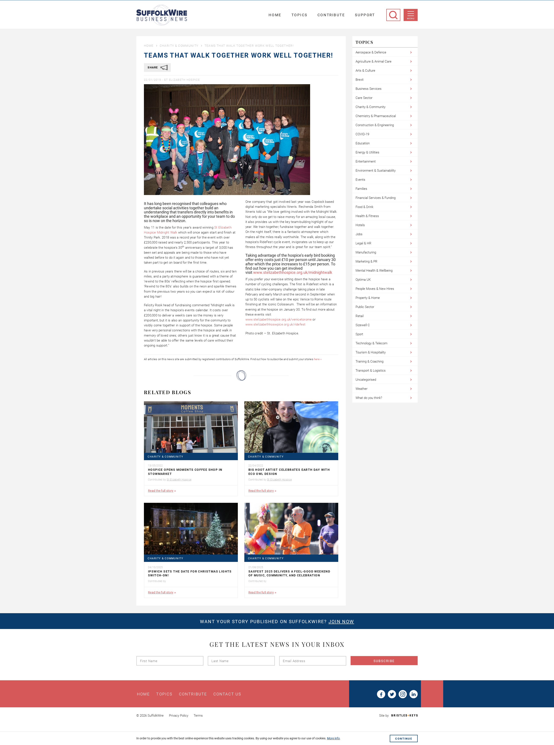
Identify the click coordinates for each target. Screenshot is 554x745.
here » (318, 359)
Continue (403, 738)
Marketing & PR (366, 261)
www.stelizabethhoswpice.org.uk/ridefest (275, 324)
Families (361, 189)
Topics (299, 15)
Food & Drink (364, 207)
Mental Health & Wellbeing (374, 271)
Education (363, 143)
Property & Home (368, 298)
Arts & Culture (365, 71)
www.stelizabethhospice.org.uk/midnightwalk (292, 272)
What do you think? (369, 398)
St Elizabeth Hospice (182, 79)
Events (360, 180)
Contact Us (227, 694)
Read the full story (160, 490)
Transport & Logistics (371, 370)
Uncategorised (366, 380)
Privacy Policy (178, 716)
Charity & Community (179, 45)
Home (275, 15)
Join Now (341, 621)
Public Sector (365, 307)
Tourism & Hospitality (371, 352)
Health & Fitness (367, 216)
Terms (198, 716)
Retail (360, 316)
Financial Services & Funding (376, 198)
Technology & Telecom (371, 343)
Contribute (331, 15)
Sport (359, 334)
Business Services (369, 89)
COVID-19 (362, 134)
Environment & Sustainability (376, 171)
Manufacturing (366, 252)
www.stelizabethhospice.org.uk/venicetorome (278, 319)
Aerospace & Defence (371, 52)
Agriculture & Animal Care (373, 61)
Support (365, 15)
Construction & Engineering (375, 125)
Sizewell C (363, 325)
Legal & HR (363, 243)
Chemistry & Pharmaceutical (376, 116)
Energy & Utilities (367, 152)
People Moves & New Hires (375, 289)
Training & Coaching (369, 361)
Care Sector (364, 98)
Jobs (359, 234)
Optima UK (363, 280)
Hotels (360, 225)
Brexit (360, 80)
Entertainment (366, 161)
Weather (361, 389)
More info (333, 738)
